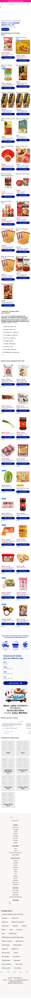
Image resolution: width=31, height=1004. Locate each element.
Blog (15, 848)
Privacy (10, 980)
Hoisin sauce (5, 925)
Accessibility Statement (21, 980)
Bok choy (15, 925)
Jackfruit (24, 925)
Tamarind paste (6, 960)
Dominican (15, 880)
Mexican (15, 876)
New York (15, 838)
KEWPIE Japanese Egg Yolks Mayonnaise (12, 937)
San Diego (15, 836)
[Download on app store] (15, 902)
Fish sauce (19, 929)
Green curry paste (6, 964)
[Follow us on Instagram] (10, 973)
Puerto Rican (15, 882)
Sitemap (15, 842)
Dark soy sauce (6, 952)
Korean (15, 865)
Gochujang (5, 948)
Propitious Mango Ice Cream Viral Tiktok (12, 914)
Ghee (11, 929)
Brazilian (15, 878)
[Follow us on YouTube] (23, 973)
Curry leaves (17, 968)
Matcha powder (17, 945)
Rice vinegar (16, 956)
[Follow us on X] (28, 973)
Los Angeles (16, 829)
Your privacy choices (15, 981)
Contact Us (15, 892)
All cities (16, 840)
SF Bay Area (15, 827)
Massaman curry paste (18, 922)
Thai (15, 873)
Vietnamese (15, 867)
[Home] (4, 4)
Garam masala (5, 945)
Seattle (15, 831)
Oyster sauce (18, 964)
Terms (5, 980)
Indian (15, 871)
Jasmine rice (14, 918)
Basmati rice (15, 948)
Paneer (3, 929)
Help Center (15, 894)
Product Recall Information (15, 897)
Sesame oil (5, 922)
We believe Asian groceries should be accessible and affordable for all (15, 636)
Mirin (3, 933)
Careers (15, 850)
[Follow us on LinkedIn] (17, 973)
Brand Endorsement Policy (15, 983)
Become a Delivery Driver (15, 852)
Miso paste (17, 960)
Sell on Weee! (15, 890)
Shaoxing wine (12, 933)
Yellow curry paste (7, 941)
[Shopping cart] (28, 4)
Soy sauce (4, 918)
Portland (15, 834)
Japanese (15, 862)
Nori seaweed (5, 956)
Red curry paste (6, 968)
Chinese (15, 860)
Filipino (15, 869)
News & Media (15, 855)
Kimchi (16, 952)
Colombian (15, 884)
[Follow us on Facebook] (4, 973)
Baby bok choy (19, 941)
